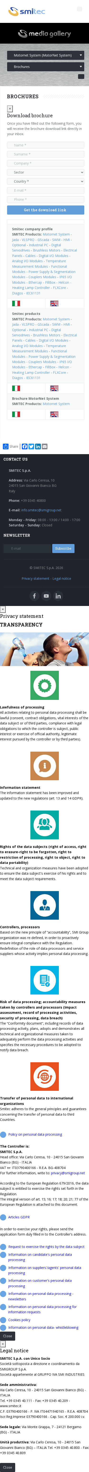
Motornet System (56, 234)
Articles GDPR (19, 1217)
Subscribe (63, 548)
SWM (56, 239)
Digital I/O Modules (53, 255)
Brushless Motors (46, 250)
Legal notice (61, 578)
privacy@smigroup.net (68, 1173)
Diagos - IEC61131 (26, 293)
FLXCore (59, 287)
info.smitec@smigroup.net (41, 510)
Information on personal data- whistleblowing (43, 1327)
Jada (15, 239)
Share (13, 446)
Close (7, 1336)
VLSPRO (28, 239)
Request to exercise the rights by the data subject (46, 1246)
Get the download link (45, 210)
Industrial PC (38, 245)
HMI (66, 239)
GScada (43, 239)
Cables (30, 255)
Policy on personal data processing (35, 1134)
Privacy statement (35, 578)
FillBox (50, 282)
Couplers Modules (42, 277)
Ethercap (35, 282)
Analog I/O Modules (27, 261)
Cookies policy (19, 1320)
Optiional (19, 245)
